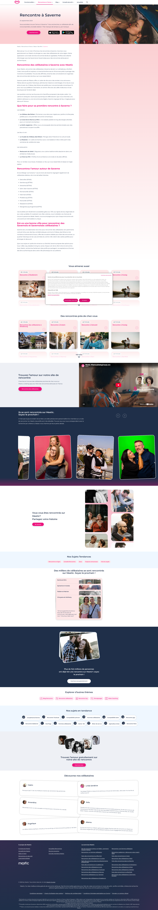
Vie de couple (105, 561)
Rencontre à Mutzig (120, 275)
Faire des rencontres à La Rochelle (122, 872)
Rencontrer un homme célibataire (91, 852)
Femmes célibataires (65, 724)
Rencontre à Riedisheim (29, 275)
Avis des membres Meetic (56, 853)
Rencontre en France (27, 46)
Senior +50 (81, 724)
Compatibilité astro (113, 717)
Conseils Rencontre (69, 561)
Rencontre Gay (83, 698)
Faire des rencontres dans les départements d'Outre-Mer (94, 861)
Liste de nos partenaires (53, 295)
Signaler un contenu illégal (120, 893)
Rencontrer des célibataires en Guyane (93, 858)
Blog (57, 2)
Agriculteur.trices (114, 724)
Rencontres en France (44, 2)
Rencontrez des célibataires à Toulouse (93, 869)
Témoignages (98, 698)
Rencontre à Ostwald (89, 325)
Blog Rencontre (48, 698)
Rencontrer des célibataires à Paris (122, 858)
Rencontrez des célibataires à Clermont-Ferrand (124, 875)
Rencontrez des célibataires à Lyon (91, 867)
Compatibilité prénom (73, 717)
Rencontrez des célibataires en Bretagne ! (124, 864)
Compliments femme (33, 717)
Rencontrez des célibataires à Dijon (122, 867)
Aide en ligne (22, 853)
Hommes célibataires (93, 717)
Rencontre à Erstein (58, 325)
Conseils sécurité (68, 2)
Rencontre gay (130, 717)
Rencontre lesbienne (32, 723)
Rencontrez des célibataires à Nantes (123, 869)
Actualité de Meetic (24, 851)
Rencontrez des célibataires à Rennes (92, 872)
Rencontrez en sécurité (25, 856)
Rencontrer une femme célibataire (122, 848)
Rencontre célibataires (65, 698)
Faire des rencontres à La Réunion (91, 856)
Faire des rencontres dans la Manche (123, 861)
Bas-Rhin (40, 46)
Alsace (35, 46)
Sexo (80, 561)
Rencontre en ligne (54, 561)
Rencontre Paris (131, 723)
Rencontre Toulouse (53, 717)
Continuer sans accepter (106, 275)
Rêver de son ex (97, 724)
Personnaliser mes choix (70, 300)
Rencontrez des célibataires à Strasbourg (31, 325)
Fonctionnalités (29, 2)
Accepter (84, 300)
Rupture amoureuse (91, 561)
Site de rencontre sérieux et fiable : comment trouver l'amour (95, 849)
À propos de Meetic (24, 848)
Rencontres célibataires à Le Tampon (92, 874)
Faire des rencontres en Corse (121, 856)
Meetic (19, 46)
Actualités (80, 2)
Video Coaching (113, 698)
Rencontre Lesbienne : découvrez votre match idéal (125, 853)
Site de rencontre (54, 851)
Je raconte (38, 524)
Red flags (48, 724)
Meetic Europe (50, 882)
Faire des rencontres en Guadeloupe (92, 864)
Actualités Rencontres (55, 848)
